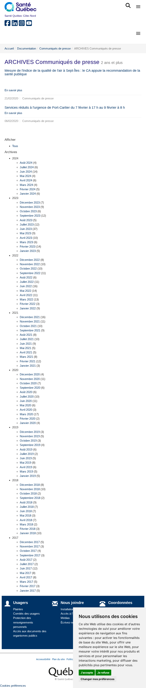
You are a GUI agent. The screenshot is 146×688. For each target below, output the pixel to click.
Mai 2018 (25, 515)
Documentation (26, 48)
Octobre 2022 (28, 268)
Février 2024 (27, 189)
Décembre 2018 (30, 484)
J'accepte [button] (87, 672)
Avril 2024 (26, 180)
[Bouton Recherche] (129, 4)
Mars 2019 (26, 471)
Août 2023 (26, 220)
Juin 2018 (26, 511)
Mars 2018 (26, 524)
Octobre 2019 (28, 440)
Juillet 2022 (27, 281)
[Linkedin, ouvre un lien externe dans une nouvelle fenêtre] (15, 24)
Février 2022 (27, 303)
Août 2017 (26, 559)
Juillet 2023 (27, 224)
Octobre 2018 (28, 493)
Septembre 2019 (30, 445)
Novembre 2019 (30, 436)
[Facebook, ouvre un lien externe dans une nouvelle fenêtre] (8, 24)
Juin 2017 (26, 568)
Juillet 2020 (27, 396)
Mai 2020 (25, 405)
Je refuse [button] (103, 672)
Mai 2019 (25, 462)
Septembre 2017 (30, 555)
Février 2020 (27, 418)
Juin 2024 (26, 171)
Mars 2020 (26, 414)
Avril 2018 (26, 520)
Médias (65, 618)
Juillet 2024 (27, 167)
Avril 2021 (26, 352)
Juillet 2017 (27, 564)
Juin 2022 (26, 286)
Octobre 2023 (28, 211)
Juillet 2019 (27, 453)
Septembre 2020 (30, 387)
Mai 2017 (25, 573)
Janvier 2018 (28, 533)
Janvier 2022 (28, 308)
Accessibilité (43, 659)
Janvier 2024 (28, 193)
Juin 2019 (26, 458)
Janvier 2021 (28, 365)
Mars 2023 (26, 242)
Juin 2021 (26, 343)
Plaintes (18, 609)
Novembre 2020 (30, 379)
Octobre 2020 (28, 383)
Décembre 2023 (30, 202)
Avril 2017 (26, 577)
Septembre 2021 (30, 330)
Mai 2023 (25, 233)
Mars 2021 (26, 356)
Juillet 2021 (27, 339)
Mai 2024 (25, 176)
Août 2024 (26, 162)
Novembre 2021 (30, 321)
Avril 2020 (26, 409)
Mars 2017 (26, 581)
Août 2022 (26, 277)
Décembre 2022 (30, 259)
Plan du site (58, 659)
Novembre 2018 (30, 489)
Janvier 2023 (28, 250)
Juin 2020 (26, 401)
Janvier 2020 (28, 423)
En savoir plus (13, 90)
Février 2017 (27, 586)
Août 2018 (26, 502)
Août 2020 (26, 392)
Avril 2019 (26, 467)
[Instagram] (22, 24)
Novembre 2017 (30, 546)
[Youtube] (29, 24)
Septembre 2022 (30, 273)
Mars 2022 (26, 299)
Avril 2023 (26, 237)
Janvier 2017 (28, 590)
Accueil (9, 48)
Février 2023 (27, 246)
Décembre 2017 (30, 542)
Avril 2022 (26, 295)
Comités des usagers (26, 613)
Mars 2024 (26, 184)
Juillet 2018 (27, 506)
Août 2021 (26, 334)
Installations (68, 609)
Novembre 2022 (30, 264)
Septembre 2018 (30, 497)
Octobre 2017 (28, 550)
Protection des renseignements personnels (23, 622)
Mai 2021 (25, 348)
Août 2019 (26, 449)
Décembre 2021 (30, 317)
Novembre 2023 (30, 206)
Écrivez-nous (69, 622)
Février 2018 (27, 528)
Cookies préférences (13, 685)
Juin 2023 (26, 228)
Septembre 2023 (30, 215)
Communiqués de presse (55, 48)
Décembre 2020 (30, 374)
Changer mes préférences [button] (97, 679)
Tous (15, 146)
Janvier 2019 (28, 475)
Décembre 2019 (30, 431)
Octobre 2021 (28, 326)
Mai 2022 (25, 290)
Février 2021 (27, 361)
